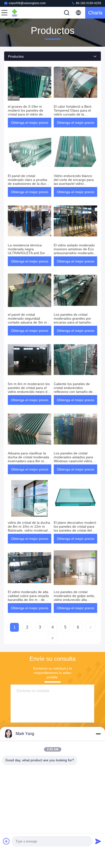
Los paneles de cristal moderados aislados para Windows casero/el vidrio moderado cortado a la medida (73, 461)
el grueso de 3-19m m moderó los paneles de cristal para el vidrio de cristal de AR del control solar (26, 114)
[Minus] (98, 734)
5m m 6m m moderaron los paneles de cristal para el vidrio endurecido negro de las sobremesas (29, 390)
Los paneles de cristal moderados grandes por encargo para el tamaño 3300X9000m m (72, 320)
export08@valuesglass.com (27, 3)
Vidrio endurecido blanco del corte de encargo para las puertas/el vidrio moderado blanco (74, 181)
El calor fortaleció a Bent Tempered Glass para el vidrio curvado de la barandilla (72, 112)
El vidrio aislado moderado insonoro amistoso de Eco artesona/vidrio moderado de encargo (74, 251)
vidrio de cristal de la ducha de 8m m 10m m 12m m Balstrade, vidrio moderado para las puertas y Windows (29, 528)
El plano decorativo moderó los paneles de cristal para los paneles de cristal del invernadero (75, 528)
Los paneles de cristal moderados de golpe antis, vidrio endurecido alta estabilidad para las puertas (75, 598)
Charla (95, 12)
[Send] (98, 841)
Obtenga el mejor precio (29, 123)
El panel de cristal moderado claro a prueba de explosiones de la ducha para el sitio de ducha (29, 181)
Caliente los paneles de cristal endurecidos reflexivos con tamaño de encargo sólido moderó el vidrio (73, 391)
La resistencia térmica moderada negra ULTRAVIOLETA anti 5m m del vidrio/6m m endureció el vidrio (28, 253)
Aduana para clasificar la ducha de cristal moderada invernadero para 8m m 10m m (28, 459)
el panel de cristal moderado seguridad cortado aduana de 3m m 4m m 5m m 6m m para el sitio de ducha (28, 322)
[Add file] (6, 841)
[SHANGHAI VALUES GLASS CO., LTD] (20, 13)
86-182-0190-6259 (88, 3)
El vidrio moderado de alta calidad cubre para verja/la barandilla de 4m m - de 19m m (28, 598)
